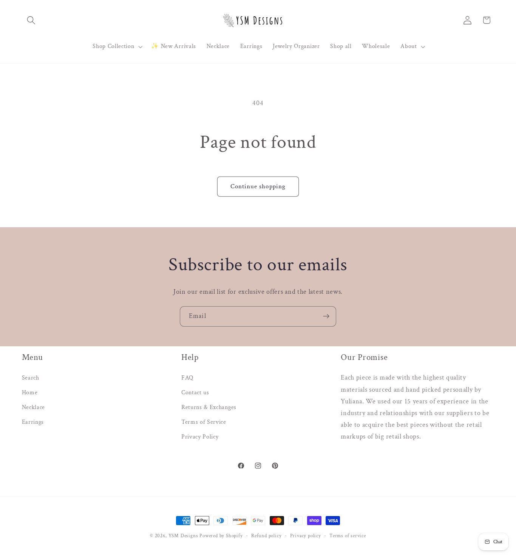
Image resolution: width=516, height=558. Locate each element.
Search (30, 378)
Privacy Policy (200, 437)
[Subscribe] (326, 316)
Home (30, 393)
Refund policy (266, 536)
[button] (31, 20)
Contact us (195, 393)
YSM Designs (183, 536)
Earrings (33, 422)
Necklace (33, 407)
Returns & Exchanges (208, 407)
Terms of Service (203, 422)
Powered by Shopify (221, 536)
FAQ (187, 378)
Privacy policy (305, 536)
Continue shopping (258, 186)
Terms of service (347, 536)
